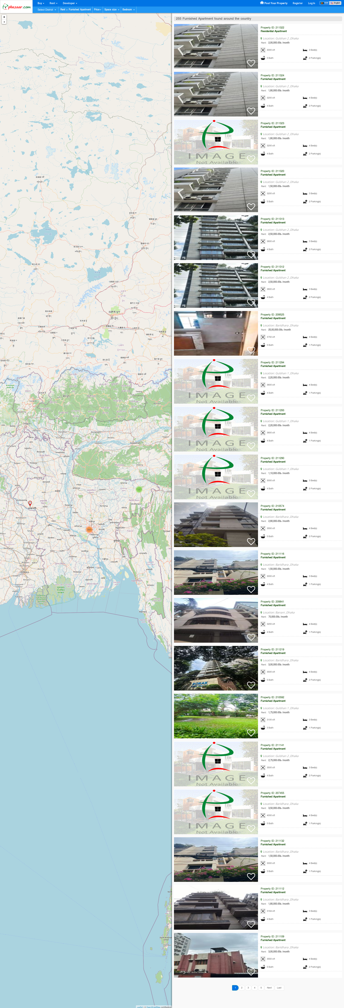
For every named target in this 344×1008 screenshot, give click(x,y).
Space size (111, 9)
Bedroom (128, 9)
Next (269, 987)
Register (298, 3)
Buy (40, 3)
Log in (311, 3)
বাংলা (326, 3)
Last (279, 987)
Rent (53, 3)
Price (96, 9)
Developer (69, 3)
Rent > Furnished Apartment (75, 9)
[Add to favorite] (251, 65)
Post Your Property (275, 3)
